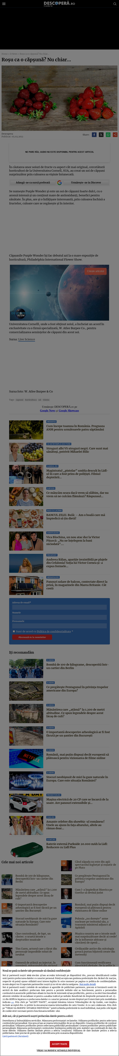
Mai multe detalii (87, 984)
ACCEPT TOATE (59, 1044)
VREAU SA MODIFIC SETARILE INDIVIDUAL (58, 1050)
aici (12, 1002)
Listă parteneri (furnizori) (15, 1036)
